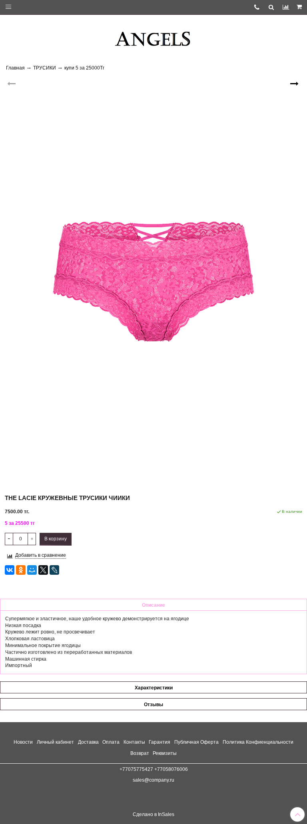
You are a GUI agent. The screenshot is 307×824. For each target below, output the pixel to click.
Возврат (139, 753)
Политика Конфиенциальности (258, 742)
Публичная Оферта (196, 742)
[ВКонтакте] (9, 570)
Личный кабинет (55, 742)
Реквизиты (165, 753)
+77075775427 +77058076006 (154, 769)
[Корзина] (300, 7)
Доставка (88, 742)
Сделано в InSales (153, 814)
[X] (43, 570)
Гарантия (159, 742)
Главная (15, 68)
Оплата (111, 742)
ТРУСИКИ (44, 68)
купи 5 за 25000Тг (84, 68)
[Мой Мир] (32, 570)
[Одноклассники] (21, 570)
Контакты (134, 742)
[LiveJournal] (54, 570)
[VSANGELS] (153, 36)
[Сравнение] (286, 7)
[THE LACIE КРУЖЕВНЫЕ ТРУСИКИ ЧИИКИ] (153, 281)
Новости (23, 742)
